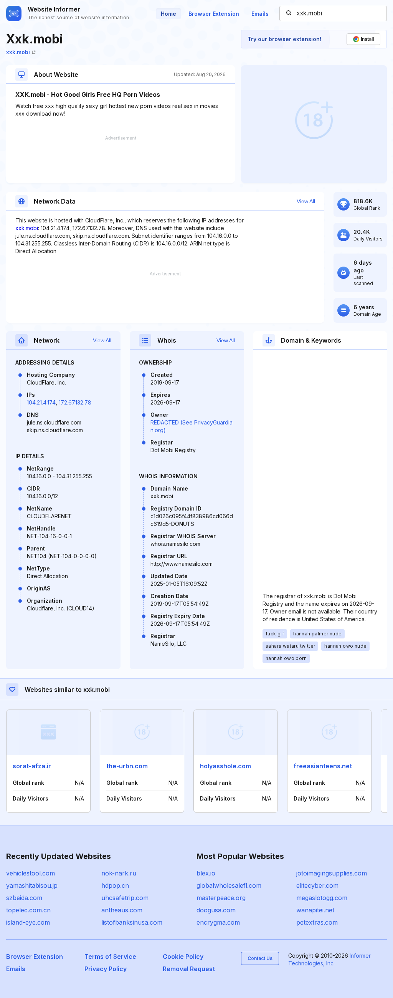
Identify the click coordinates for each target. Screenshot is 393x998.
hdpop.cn (115, 885)
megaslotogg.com (321, 898)
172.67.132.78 (75, 402)
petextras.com (317, 922)
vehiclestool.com (30, 873)
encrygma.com (218, 922)
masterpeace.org (221, 898)
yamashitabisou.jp (32, 885)
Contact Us (260, 958)
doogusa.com (216, 910)
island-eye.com (28, 922)
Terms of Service (110, 956)
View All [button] (306, 201)
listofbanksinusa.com (131, 922)
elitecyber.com (317, 885)
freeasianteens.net (323, 766)
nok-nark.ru (118, 873)
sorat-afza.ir (32, 766)
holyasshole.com (225, 766)
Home (168, 13)
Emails (260, 13)
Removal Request (189, 969)
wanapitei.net (315, 910)
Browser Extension (213, 13)
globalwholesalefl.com (228, 885)
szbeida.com (24, 898)
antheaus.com (121, 910)
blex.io (205, 873)
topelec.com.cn (28, 910)
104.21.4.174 (41, 402)
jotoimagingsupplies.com (331, 873)
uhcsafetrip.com (125, 898)
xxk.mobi (18, 52)
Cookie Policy (183, 956)
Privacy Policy (105, 969)
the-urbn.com (127, 766)
